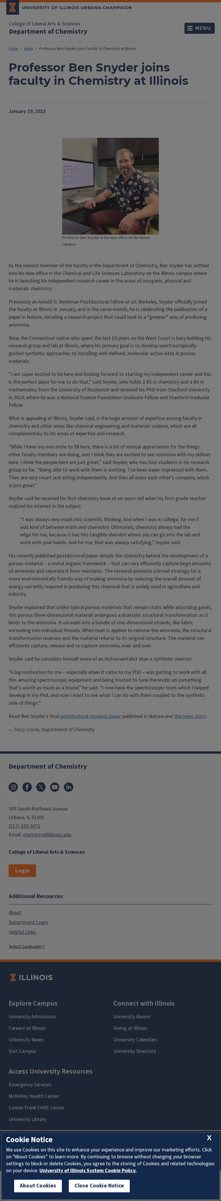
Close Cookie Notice (99, 1186)
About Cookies (38, 1186)
